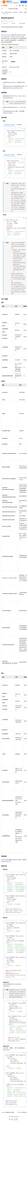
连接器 (25, 12)
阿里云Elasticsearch (6, 35)
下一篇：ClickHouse (22, 1112)
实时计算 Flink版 (7, 12)
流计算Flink (15, 12)
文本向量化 (15, 984)
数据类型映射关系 (6, 861)
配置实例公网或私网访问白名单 (14, 88)
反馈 (16, 1119)
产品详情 (13, 23)
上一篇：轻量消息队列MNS (7, 1112)
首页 (2, 12)
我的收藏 (23, 23)
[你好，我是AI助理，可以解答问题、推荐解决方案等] (19, 5)
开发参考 (21, 12)
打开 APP (24, 2)
